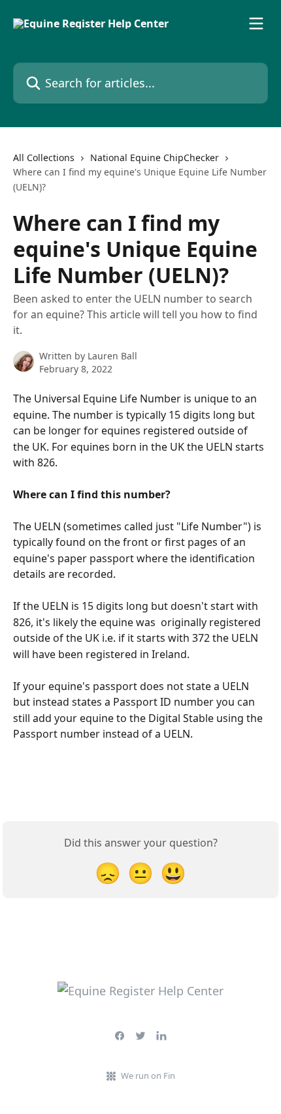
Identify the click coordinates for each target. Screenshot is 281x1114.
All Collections (43, 157)
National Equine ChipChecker (154, 157)
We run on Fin (148, 1075)
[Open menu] (256, 23)
